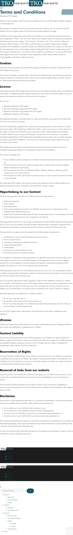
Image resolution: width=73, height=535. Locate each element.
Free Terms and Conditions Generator (12, 121)
